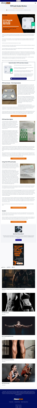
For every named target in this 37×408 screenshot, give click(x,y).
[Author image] (6, 10)
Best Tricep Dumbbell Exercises (7, 336)
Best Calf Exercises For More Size (8, 359)
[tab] (3, 267)
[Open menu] (35, 3)
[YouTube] (20, 407)
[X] (18, 0)
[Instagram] (20, 0)
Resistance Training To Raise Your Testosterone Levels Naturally (13, 289)
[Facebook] (17, 0)
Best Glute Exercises (5, 383)
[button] (18, 79)
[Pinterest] (19, 407)
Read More (4, 314)
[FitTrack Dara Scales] (9, 94)
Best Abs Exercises (5, 312)
